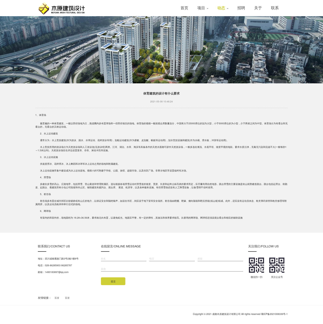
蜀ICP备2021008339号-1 (274, 314)
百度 (57, 297)
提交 (113, 281)
